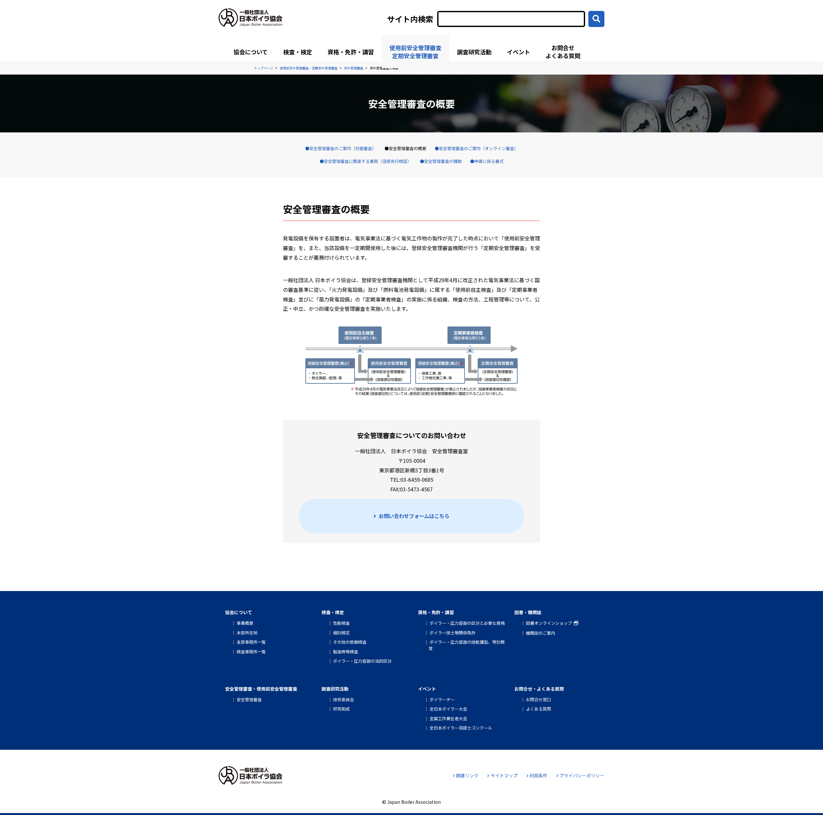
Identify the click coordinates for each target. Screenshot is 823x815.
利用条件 (538, 775)
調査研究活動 (474, 52)
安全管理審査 (249, 699)
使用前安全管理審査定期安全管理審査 (415, 51)
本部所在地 (247, 633)
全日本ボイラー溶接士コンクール (461, 728)
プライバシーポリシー (581, 775)
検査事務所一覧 (251, 652)
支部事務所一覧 (251, 642)
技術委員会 (343, 699)
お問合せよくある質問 (563, 51)
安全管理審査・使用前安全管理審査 (261, 688)
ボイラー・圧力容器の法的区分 (362, 661)
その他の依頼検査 (349, 642)
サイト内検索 (410, 19)
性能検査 (341, 623)
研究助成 (341, 709)
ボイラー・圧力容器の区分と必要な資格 (467, 623)
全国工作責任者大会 (448, 718)
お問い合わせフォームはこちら (414, 516)
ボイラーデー (442, 699)
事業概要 (245, 623)
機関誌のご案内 (540, 633)
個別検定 (341, 633)
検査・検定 (297, 52)
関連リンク (467, 775)
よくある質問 (538, 709)
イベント (518, 52)
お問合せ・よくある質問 (539, 688)
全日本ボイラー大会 (448, 709)
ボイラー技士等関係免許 (452, 633)
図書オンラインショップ (549, 623)
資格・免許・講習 (351, 52)
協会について (250, 52)
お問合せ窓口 (538, 699)
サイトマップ (504, 775)
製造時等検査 (345, 652)
